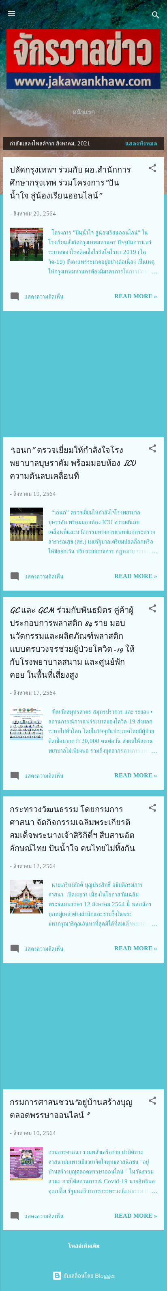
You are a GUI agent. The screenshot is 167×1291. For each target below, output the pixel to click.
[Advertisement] (83, 374)
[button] (152, 169)
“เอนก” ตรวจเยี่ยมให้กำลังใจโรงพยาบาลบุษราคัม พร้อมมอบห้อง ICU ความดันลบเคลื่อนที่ (72, 463)
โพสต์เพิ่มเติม (83, 1246)
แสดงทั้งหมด (141, 143)
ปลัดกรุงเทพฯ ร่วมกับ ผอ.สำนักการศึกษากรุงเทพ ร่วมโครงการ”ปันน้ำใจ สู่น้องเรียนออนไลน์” (70, 182)
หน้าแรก (84, 112)
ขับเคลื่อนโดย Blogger (88, 1275)
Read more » (135, 296)
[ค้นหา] (156, 16)
